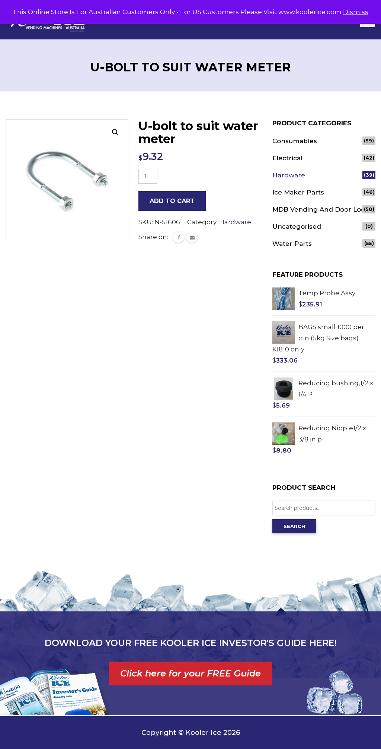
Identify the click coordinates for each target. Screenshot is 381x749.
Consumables (294, 141)
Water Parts (292, 243)
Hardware (235, 222)
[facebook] (178, 237)
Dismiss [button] (355, 12)
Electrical (287, 158)
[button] (115, 132)
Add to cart (172, 201)
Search (294, 526)
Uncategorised (296, 226)
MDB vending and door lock (320, 209)
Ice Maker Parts (298, 192)
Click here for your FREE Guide (190, 673)
